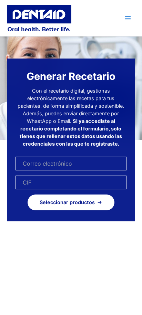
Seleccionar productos (67, 202)
